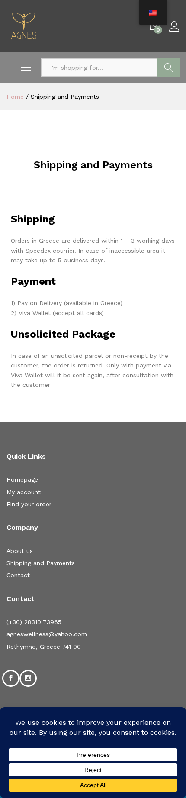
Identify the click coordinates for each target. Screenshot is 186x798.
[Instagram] (28, 678)
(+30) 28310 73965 (33, 621)
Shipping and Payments (40, 563)
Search (168, 67)
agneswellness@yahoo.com (46, 634)
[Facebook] (10, 678)
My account (23, 492)
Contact (18, 575)
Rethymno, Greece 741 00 (43, 646)
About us (19, 550)
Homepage (22, 479)
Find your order (28, 504)
